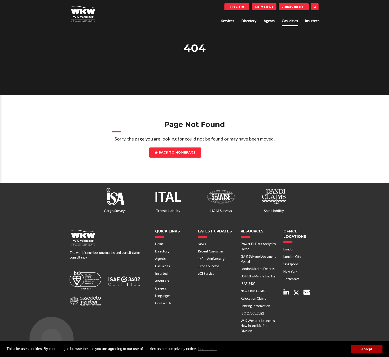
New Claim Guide (253, 291)
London (288, 249)
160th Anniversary (211, 259)
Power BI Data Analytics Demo (258, 246)
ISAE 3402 (248, 284)
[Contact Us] (306, 292)
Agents (269, 20)
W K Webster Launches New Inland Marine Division (258, 326)
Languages (162, 296)
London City (292, 257)
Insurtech (312, 20)
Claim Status (264, 6)
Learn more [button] (207, 349)
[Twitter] (296, 293)
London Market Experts (258, 269)
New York (290, 271)
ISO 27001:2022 (252, 313)
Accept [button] (366, 349)
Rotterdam (291, 279)
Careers (161, 288)
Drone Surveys (208, 266)
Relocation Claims (253, 298)
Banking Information (255, 306)
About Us (162, 281)
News (202, 244)
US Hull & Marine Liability (258, 276)
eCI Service (206, 273)
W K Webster (83, 14)
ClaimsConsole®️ (293, 6)
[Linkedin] (286, 292)
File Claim (237, 6)
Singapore (290, 264)
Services (227, 20)
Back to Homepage (176, 152)
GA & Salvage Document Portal (258, 258)
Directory (248, 20)
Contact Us (222, 152)
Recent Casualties (211, 251)
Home (159, 244)
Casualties (290, 20)
